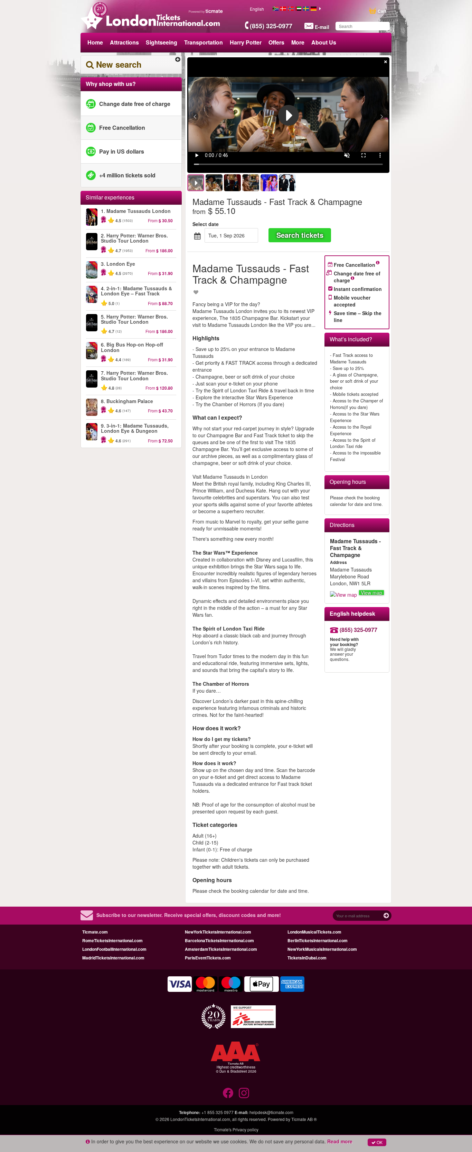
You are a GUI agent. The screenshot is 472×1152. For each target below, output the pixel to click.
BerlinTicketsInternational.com (317, 940)
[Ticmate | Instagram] (244, 1093)
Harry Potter (246, 42)
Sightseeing (161, 42)
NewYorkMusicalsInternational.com (322, 949)
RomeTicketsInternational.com (112, 940)
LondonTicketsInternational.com (200, 1119)
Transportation (203, 42)
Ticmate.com (95, 932)
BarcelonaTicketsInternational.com (219, 940)
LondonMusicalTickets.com (314, 932)
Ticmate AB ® (304, 1119)
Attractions (124, 42)
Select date (205, 224)
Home (95, 42)
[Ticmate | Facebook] (228, 1093)
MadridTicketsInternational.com (113, 958)
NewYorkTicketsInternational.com (218, 932)
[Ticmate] (206, 11)
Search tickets (299, 235)
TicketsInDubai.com (307, 958)
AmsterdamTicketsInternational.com (221, 949)
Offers (276, 42)
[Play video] (288, 115)
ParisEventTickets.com (208, 958)
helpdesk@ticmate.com (271, 1112)
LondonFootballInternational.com (114, 949)
